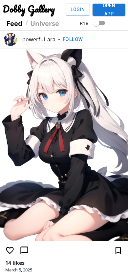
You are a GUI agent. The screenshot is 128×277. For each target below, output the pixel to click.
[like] (10, 250)
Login (78, 9)
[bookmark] (118, 250)
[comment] (24, 250)
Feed (14, 23)
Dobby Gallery (29, 8)
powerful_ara (38, 39)
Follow (73, 39)
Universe (44, 23)
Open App (109, 10)
